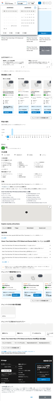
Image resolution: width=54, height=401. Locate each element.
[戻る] (6, 136)
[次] (35, 8)
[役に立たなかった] (23, 67)
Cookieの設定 (21, 374)
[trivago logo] (2, 3)
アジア (9, 351)
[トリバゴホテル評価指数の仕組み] (20, 148)
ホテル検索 (3, 351)
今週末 (18, 33)
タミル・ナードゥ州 (22, 351)
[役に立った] (21, 67)
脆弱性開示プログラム (23, 376)
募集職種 (3, 382)
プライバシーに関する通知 (24, 370)
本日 (5, 33)
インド (14, 351)
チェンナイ (30, 351)
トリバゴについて (5, 380)
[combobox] (10, 3)
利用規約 (20, 366)
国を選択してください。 (6, 364)
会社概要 (20, 368)
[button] (13, 46)
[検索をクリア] (15, 3)
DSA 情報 (20, 372)
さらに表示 (3, 169)
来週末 (25, 33)
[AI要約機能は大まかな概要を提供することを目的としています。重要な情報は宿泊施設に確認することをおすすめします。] (2, 71)
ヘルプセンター (21, 381)
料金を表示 (43, 33)
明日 (12, 33)
